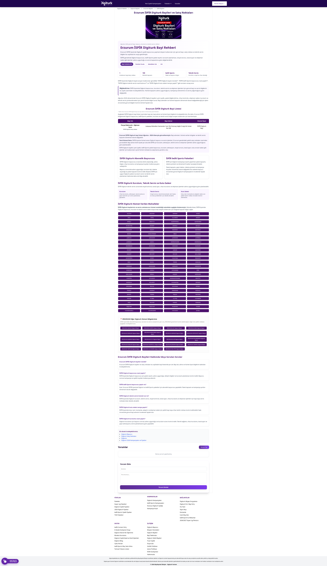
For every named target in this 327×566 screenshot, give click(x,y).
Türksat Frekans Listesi (121, 549)
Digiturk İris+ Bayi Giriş (187, 504)
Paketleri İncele (139, 64)
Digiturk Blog (118, 541)
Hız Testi (182, 507)
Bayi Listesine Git (127, 64)
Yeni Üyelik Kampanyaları (153, 4)
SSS (162, 64)
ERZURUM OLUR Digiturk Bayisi (174, 339)
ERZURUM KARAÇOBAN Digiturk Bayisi (152, 333)
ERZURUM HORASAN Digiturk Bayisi (131, 333)
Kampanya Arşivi (152, 508)
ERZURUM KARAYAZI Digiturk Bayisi (174, 333)
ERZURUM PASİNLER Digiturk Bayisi (131, 344)
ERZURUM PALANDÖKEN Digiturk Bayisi (196, 339)
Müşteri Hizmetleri (153, 530)
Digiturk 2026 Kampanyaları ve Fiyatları (133, 440)
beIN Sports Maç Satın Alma (123, 546)
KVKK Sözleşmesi (152, 552)
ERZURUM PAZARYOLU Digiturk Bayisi (152, 344)
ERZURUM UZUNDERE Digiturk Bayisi (152, 349)
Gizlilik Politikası (152, 546)
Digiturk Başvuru (126, 434)
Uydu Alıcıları (118, 543)
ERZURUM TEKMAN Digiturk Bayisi (196, 344)
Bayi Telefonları (152, 535)
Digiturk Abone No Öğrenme (123, 533)
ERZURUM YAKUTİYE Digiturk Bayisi (174, 349)
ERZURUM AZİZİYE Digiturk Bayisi (152, 328)
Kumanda (183, 512)
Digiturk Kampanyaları (154, 500)
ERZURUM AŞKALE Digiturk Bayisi (130, 328)
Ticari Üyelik (151, 541)
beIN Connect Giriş (120, 527)
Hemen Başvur (219, 4)
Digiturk (124, 438)
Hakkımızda (151, 554)
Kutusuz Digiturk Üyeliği (155, 506)
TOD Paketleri (118, 515)
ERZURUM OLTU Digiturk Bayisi (153, 339)
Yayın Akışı (183, 509)
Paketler (168, 4)
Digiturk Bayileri (152, 533)
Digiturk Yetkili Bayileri (154, 538)
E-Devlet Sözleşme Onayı (122, 530)
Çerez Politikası (152, 549)
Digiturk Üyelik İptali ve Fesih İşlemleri (126, 538)
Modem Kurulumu (120, 535)
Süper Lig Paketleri (120, 504)
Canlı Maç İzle (184, 515)
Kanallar (177, 4)
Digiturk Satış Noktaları (128, 436)
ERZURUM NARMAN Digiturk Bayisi (130, 339)
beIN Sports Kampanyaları (155, 503)
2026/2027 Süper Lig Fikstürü (189, 520)
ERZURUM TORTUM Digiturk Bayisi (130, 349)
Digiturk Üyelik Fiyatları (121, 507)
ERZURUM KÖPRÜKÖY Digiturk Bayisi (196, 333)
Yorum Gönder (163, 487)
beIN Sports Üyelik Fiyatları (123, 512)
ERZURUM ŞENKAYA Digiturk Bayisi (174, 344)
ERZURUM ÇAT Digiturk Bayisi (174, 328)
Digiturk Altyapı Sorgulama (188, 501)
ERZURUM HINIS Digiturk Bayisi (196, 328)
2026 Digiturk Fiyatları (121, 509)
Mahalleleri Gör (152, 64)
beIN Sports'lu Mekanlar (188, 518)
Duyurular (150, 543)
